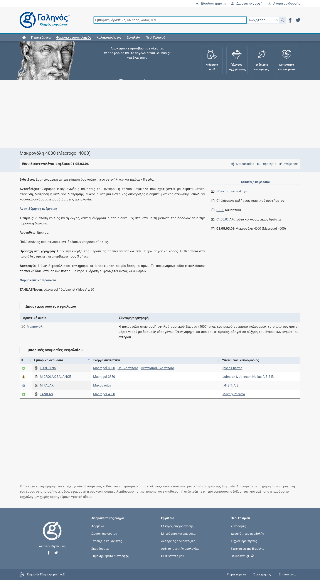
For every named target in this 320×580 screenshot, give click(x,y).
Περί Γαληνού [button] (155, 37)
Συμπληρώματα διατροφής (110, 556)
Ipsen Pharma (232, 368)
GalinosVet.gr (240, 556)
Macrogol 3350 (104, 377)
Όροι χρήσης (262, 574)
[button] (282, 20)
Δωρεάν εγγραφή (249, 3)
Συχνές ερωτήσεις (244, 541)
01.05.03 (222, 219)
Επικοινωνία (287, 574)
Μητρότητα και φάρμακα (178, 533)
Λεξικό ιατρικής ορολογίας (180, 548)
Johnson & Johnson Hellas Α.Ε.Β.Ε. (248, 377)
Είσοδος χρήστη (212, 3)
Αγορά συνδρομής (285, 3)
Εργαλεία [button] (133, 37)
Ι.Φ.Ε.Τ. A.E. (230, 385)
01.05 (220, 210)
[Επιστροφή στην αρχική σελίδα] (52, 535)
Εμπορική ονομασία (48, 360)
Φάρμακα (97, 526)
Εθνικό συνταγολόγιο (232, 191)
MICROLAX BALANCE (55, 377)
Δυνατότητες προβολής (247, 533)
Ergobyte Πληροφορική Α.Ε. (46, 574)
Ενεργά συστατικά (106, 360)
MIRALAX (47, 385)
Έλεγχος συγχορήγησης (137, 54)
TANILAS (46, 394)
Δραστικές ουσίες (104, 533)
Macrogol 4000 (104, 368)
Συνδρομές (238, 526)
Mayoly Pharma (233, 394)
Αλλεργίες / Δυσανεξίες (178, 541)
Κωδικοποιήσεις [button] (108, 37)
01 (218, 201)
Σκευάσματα (100, 548)
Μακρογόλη (35, 327)
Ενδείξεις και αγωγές (106, 541)
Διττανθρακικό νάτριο (157, 368)
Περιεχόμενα (41, 37)
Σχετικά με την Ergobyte (247, 548)
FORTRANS (48, 368)
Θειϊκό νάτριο (128, 368)
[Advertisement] (147, 113)
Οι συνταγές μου (172, 556)
